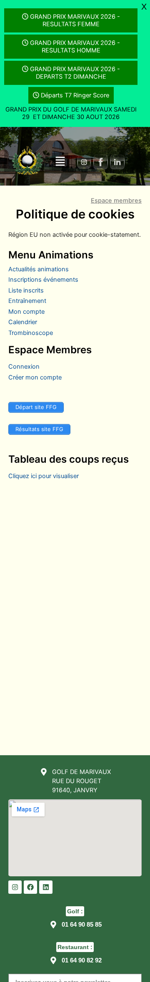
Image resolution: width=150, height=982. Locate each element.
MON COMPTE (26, 311)
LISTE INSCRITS (26, 290)
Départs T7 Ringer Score (75, 95)
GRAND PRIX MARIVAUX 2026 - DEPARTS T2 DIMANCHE (75, 72)
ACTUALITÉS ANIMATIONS (38, 269)
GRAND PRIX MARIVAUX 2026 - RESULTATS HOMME (75, 46)
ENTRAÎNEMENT (27, 301)
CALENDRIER (22, 322)
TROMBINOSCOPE (30, 333)
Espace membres (116, 201)
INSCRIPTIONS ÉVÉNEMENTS (43, 279)
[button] (60, 162)
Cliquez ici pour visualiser (43, 476)
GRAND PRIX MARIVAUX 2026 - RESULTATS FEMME (75, 20)
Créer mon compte (35, 377)
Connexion (24, 366)
